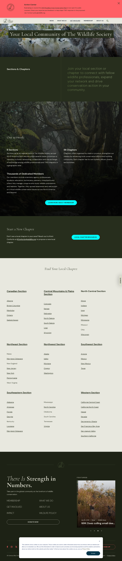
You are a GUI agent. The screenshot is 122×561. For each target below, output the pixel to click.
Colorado (47, 304)
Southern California (88, 436)
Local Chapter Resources (85, 237)
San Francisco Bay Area (90, 426)
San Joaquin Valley (88, 431)
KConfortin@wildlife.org (26, 239)
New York (10, 373)
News (52, 21)
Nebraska (48, 313)
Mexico (84, 359)
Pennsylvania (12, 378)
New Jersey (11, 368)
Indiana (84, 305)
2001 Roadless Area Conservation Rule (54, 8)
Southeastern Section (19, 392)
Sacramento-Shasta (89, 421)
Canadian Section (17, 291)
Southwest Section (91, 344)
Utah (46, 328)
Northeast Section (17, 344)
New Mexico (86, 363)
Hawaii (83, 412)
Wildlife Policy (47, 513)
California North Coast (90, 407)
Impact (10, 513)
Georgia (10, 416)
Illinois (83, 301)
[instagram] (12, 547)
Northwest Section (54, 344)
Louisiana (10, 426)
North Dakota (49, 318)
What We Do (62, 21)
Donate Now (33, 522)
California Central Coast (90, 402)
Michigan (84, 315)
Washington (48, 373)
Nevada (84, 416)
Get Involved (75, 21)
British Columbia (13, 305)
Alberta (10, 301)
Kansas (46, 308)
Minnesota (85, 320)
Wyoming (47, 333)
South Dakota (49, 323)
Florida (9, 412)
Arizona (84, 354)
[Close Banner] (119, 3)
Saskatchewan (12, 320)
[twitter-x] (16, 547)
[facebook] (7, 547)
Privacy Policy (86, 549)
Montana (47, 363)
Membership (88, 21)
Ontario (10, 315)
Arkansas (10, 407)
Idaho (46, 359)
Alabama (10, 402)
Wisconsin (85, 334)
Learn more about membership (61, 203)
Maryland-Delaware (15, 359)
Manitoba (10, 310)
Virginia (47, 426)
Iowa (83, 310)
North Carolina (49, 407)
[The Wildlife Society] (8, 21)
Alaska (46, 354)
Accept (93, 553)
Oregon (47, 368)
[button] (90, 530)
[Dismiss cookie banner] (99, 541)
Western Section (90, 392)
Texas (83, 368)
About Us (100, 21)
